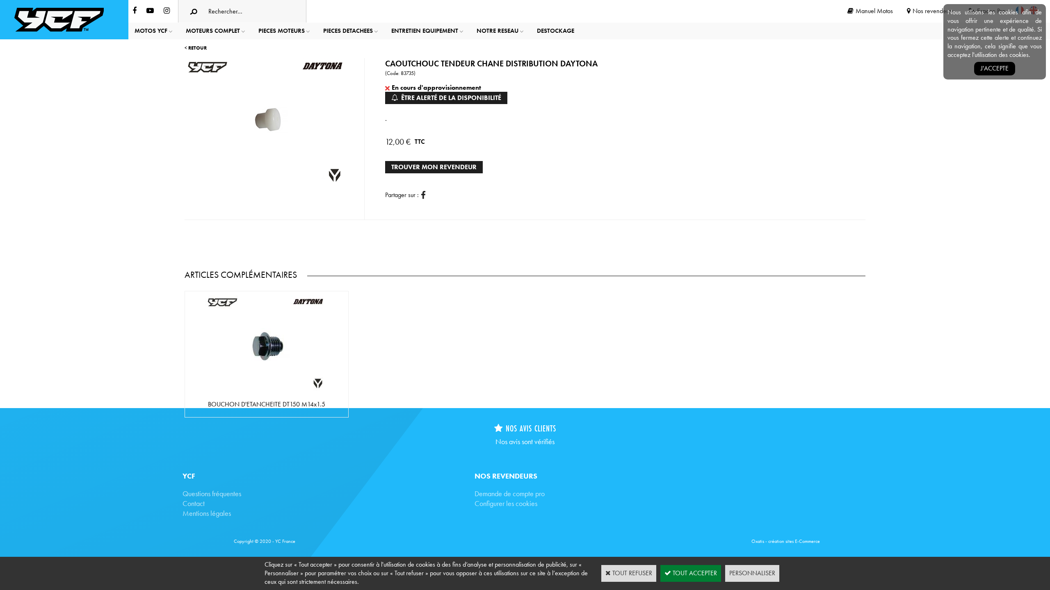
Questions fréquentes (212, 493)
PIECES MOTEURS (281, 31)
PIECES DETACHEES (348, 31)
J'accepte (995, 68)
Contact (194, 503)
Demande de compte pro (510, 493)
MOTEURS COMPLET (213, 31)
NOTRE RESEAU (497, 31)
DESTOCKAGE (555, 31)
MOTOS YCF (151, 31)
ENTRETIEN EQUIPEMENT (424, 31)
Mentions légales (207, 513)
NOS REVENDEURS (506, 476)
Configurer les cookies (506, 503)
